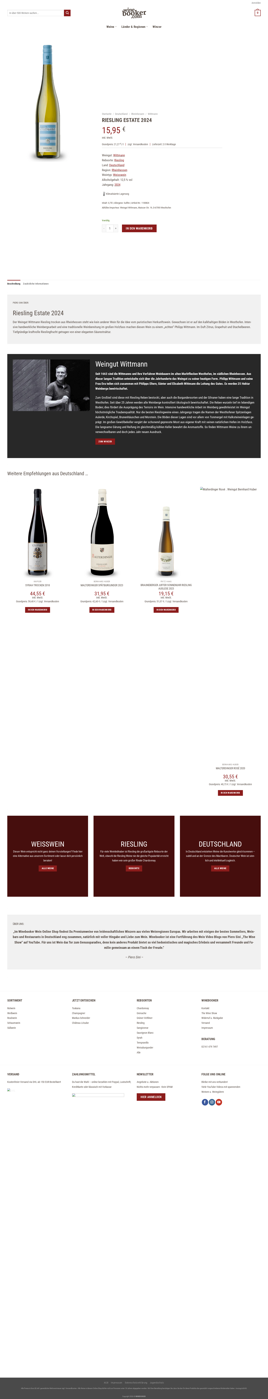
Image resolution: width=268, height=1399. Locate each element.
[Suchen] (67, 13)
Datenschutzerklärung (136, 1382)
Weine (110, 27)
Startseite (107, 113)
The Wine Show (209, 1013)
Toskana (76, 1008)
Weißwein (12, 1013)
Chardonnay (143, 1008)
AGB (106, 1382)
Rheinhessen (137, 113)
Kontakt (205, 1008)
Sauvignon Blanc (145, 1032)
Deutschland (121, 113)
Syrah (139, 1037)
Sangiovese (142, 1027)
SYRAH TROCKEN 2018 (37, 585)
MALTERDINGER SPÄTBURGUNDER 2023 (102, 585)
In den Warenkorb (139, 228)
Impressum (207, 1027)
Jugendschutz (157, 1382)
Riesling (141, 1022)
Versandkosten (140, 144)
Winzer (157, 27)
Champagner (78, 1013)
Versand (205, 1022)
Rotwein (11, 1008)
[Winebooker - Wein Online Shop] (134, 13)
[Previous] (3, 663)
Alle (139, 1052)
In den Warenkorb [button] (37, 610)
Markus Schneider (81, 1017)
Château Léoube (80, 1022)
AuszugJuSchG (241, 1388)
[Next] (264, 663)
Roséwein (12, 1017)
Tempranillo (143, 1042)
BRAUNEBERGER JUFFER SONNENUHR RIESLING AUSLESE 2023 (166, 586)
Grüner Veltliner (144, 1017)
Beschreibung (13, 283)
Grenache (141, 1013)
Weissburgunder (145, 1047)
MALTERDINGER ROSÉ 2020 (230, 768)
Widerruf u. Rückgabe (212, 1017)
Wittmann (153, 113)
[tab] (13, 284)
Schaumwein (13, 1022)
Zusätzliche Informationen (35, 283)
